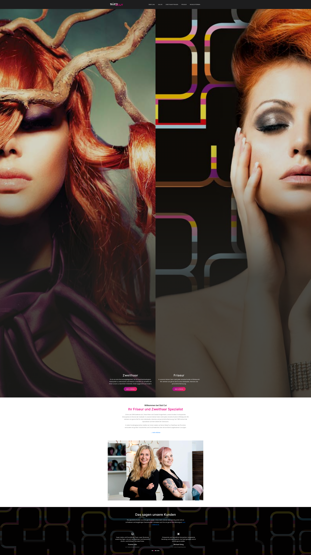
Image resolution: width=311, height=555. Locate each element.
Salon (160, 4)
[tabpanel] (132, 540)
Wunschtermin (195, 4)
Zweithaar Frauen (172, 4)
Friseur (184, 4)
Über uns (152, 4)
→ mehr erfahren (155, 432)
